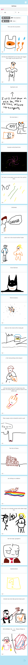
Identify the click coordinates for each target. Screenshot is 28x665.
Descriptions (17, 18)
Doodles (7, 18)
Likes (14, 21)
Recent (7, 21)
